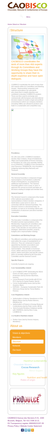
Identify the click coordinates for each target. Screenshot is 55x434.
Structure (17, 341)
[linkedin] (29, 430)
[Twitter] (25, 430)
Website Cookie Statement (31, 426)
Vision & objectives (21, 333)
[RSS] (32, 430)
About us (16, 24)
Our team (17, 350)
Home (10, 24)
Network (16, 346)
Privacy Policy (13, 426)
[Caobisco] (27, 6)
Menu (28, 17)
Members (17, 337)
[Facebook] (22, 430)
